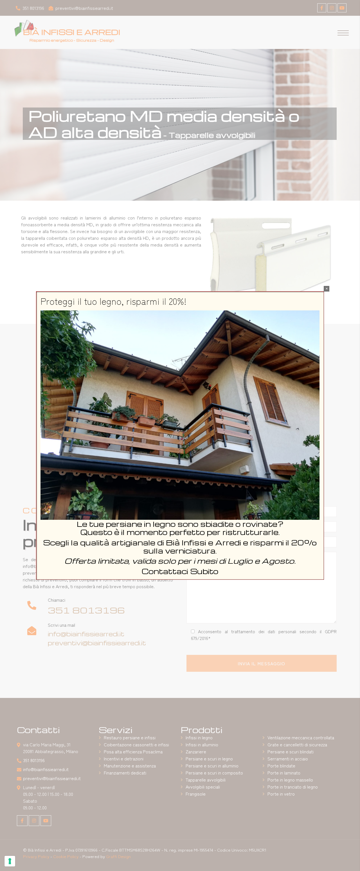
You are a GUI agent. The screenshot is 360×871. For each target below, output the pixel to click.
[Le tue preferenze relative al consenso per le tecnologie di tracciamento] (9, 861)
